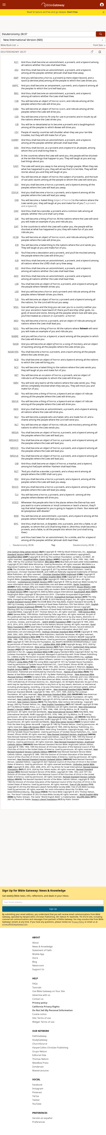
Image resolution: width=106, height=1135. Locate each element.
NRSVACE (13, 440)
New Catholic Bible (26, 699)
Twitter (36, 1099)
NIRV (15, 382)
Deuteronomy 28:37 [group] (13, 51)
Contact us (37, 998)
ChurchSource (39, 1043)
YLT (16, 537)
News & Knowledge (42, 946)
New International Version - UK (63, 717)
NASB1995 (13, 351)
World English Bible (89, 794)
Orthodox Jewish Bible (83, 764)
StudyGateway (39, 1039)
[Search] (100, 34)
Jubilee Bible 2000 (51, 644)
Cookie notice (39, 1014)
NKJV (16, 409)
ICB (16, 244)
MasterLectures (40, 1070)
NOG (15, 328)
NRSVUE (14, 455)
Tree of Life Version (79, 784)
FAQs (35, 983)
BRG (16, 93)
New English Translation (53, 704)
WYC (16, 523)
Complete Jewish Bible (31, 579)
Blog (34, 961)
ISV (16, 252)
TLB (16, 299)
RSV (16, 479)
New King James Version (62, 722)
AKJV (16, 276)
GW (16, 218)
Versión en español (42, 1118)
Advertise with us (41, 995)
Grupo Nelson (39, 1051)
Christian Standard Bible (83, 567)
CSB (16, 101)
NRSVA (15, 432)
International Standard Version (82, 639)
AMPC (15, 85)
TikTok (35, 1096)
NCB (16, 359)
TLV (16, 494)
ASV (16, 69)
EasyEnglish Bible (82, 591)
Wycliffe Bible (83, 797)
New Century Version (27, 702)
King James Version (44, 647)
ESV (16, 184)
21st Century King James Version (23, 551)
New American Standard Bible (68, 689)
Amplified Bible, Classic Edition (38, 559)
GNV (16, 211)
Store (35, 957)
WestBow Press (40, 1062)
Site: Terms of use (41, 1018)
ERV (16, 155)
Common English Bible (50, 576)
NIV (16, 393)
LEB (16, 291)
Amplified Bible (14, 557)
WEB (16, 515)
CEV (16, 132)
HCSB (15, 237)
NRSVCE (14, 448)
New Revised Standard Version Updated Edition (40, 759)
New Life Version (31, 727)
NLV (16, 416)
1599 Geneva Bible (86, 612)
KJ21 (16, 62)
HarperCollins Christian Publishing (50, 1047)
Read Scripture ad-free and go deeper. (52, 11)
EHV (16, 176)
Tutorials (36, 987)
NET (16, 375)
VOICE (15, 502)
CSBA (15, 108)
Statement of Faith (42, 950)
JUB (16, 260)
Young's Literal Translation (44, 799)
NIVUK (15, 401)
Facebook (37, 1084)
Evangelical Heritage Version (68, 597)
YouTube (36, 1103)
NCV (16, 367)
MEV (16, 320)
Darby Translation (81, 584)
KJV (16, 268)
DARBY (14, 139)
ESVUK (15, 192)
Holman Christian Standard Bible (57, 631)
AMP (16, 77)
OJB (16, 463)
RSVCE (15, 486)
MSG (16, 307)
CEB (16, 116)
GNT (16, 226)
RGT (16, 471)
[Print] (100, 51)
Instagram (37, 1088)
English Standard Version (19, 601)
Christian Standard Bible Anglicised (59, 574)
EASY (15, 166)
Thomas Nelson (40, 1058)
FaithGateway (39, 1036)
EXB (16, 200)
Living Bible (22, 662)
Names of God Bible (73, 671)
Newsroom (38, 965)
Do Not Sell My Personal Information (52, 1010)
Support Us (38, 969)
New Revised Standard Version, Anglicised (67, 734)
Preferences (38, 1121)
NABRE (14, 336)
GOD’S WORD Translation (54, 622)
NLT (16, 424)
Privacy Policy (78, 922)
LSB (16, 283)
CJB (16, 124)
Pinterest (37, 1092)
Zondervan (38, 1066)
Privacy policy (39, 1002)
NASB (15, 343)
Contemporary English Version (32, 582)
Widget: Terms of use (43, 1021)
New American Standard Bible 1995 (54, 694)
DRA (16, 147)
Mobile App (38, 954)
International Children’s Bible (21, 637)
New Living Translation (18, 729)
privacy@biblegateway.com (14, 924)
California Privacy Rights (45, 1006)
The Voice (35, 791)
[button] (102, 5)
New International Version (60, 711)
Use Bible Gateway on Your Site (48, 991)
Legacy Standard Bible (37, 652)
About (35, 942)
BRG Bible (49, 561)
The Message (23, 667)
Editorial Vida (39, 1055)
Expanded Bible (81, 609)
